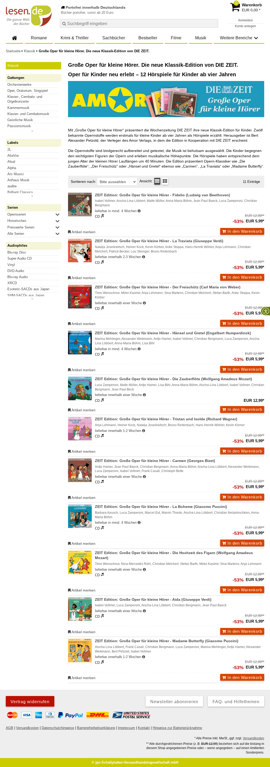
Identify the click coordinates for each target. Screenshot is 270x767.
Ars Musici (15, 174)
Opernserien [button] (16, 214)
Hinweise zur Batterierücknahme (177, 728)
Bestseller (147, 38)
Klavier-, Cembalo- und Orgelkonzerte (24, 99)
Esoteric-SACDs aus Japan (28, 289)
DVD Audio (15, 271)
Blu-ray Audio (17, 277)
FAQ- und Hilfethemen (236, 701)
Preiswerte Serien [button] (20, 227)
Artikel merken (83, 232)
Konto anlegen (245, 26)
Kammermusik (18, 108)
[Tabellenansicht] (157, 181)
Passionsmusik (19, 126)
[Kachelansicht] (165, 181)
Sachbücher (113, 38)
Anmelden (245, 20)
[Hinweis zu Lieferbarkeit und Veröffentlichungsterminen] (139, 211)
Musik (200, 38)
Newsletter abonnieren (174, 701)
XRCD (12, 283)
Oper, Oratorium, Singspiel (27, 91)
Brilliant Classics (20, 192)
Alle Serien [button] (15, 234)
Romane (39, 38)
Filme (176, 38)
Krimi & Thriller (75, 38)
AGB (9, 728)
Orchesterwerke (19, 85)
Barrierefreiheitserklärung (96, 728)
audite (12, 186)
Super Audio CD (19, 258)
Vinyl (11, 265)
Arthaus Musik (18, 180)
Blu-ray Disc (16, 252)
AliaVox (13, 156)
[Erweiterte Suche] (213, 23)
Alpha (11, 168)
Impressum (126, 728)
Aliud (11, 162)
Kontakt (144, 728)
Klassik (13, 66)
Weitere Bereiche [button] (236, 38)
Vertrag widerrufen (30, 701)
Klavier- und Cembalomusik (28, 114)
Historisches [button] (16, 221)
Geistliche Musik (20, 120)
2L (9, 149)
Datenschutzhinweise (58, 728)
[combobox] (139, 23)
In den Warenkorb (244, 231)
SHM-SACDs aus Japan (25, 295)
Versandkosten (27, 728)
